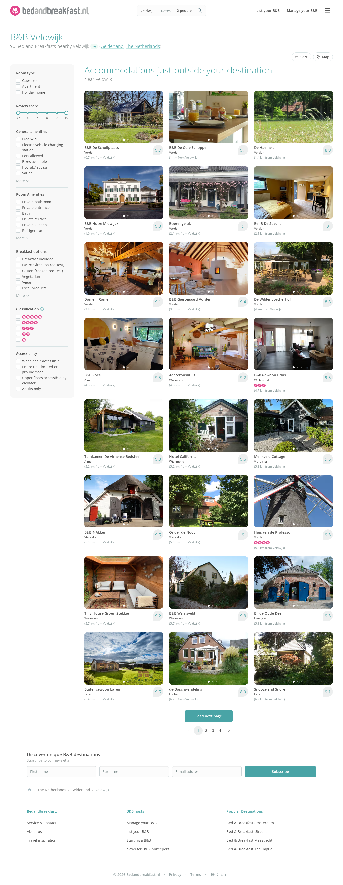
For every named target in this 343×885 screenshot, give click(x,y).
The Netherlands (143, 46)
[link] (50, 10)
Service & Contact (41, 822)
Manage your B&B (142, 822)
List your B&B (138, 831)
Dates (166, 10)
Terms (195, 874)
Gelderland (112, 46)
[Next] (156, 116)
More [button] (20, 180)
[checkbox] (18, 80)
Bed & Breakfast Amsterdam (250, 822)
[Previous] (91, 116)
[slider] (18, 113)
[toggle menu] (327, 10)
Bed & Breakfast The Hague (249, 849)
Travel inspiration (41, 840)
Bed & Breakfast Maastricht (249, 840)
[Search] (200, 10)
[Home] (29, 790)
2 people (184, 10)
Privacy (175, 874)
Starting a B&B (139, 840)
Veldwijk (147, 10)
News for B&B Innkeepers (148, 849)
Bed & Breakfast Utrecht (246, 831)
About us (34, 831)
